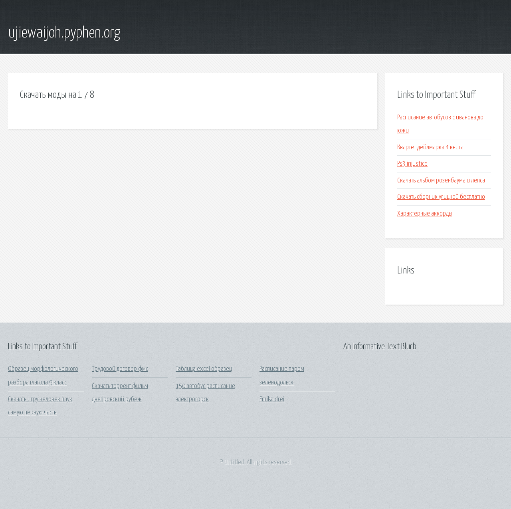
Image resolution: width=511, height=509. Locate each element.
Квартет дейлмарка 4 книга (430, 147)
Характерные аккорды (424, 213)
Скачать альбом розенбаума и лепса (441, 180)
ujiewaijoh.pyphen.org (64, 33)
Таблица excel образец (204, 369)
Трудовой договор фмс (120, 369)
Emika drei (271, 399)
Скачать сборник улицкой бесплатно (441, 197)
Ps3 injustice (412, 163)
